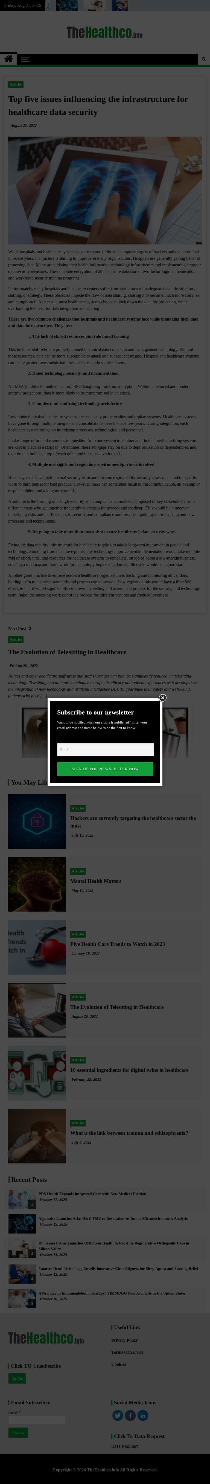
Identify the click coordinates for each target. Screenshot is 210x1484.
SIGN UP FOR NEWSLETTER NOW (105, 769)
